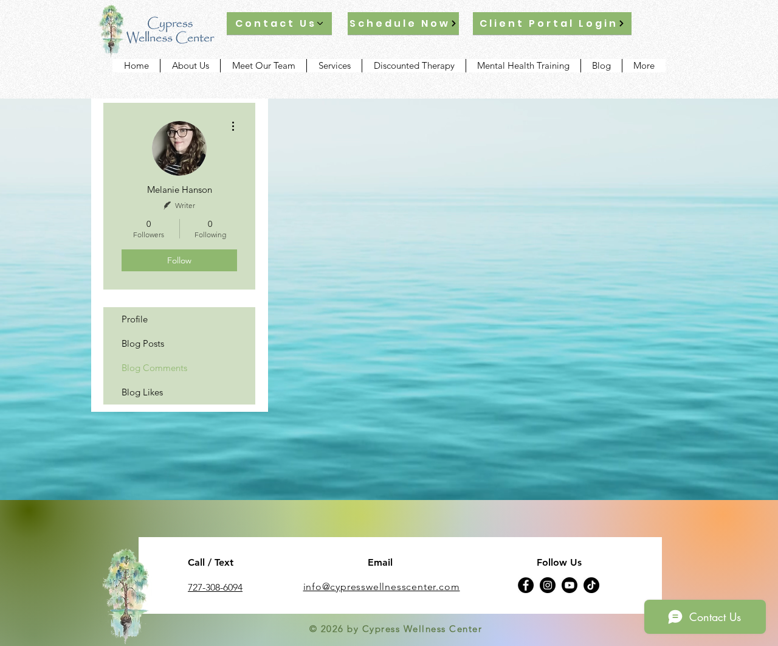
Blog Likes (142, 392)
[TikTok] (591, 585)
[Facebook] (526, 585)
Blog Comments (154, 367)
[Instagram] (548, 585)
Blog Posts (143, 343)
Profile (135, 319)
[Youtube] (569, 585)
